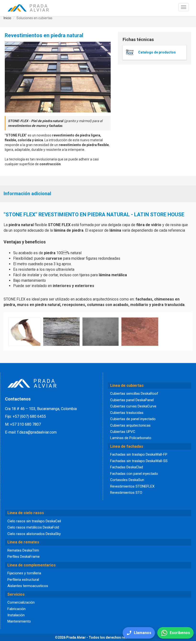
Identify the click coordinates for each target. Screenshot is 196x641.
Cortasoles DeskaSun (127, 480)
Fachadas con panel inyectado (134, 473)
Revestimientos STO (126, 492)
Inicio (7, 18)
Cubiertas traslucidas (126, 413)
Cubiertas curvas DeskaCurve (133, 406)
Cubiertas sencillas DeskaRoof (134, 393)
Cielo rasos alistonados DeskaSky (34, 534)
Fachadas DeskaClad (126, 467)
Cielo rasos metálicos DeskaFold (33, 527)
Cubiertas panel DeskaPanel (132, 400)
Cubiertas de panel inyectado (133, 419)
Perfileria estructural (23, 579)
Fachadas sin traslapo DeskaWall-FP (138, 454)
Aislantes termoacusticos (27, 586)
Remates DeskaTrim (23, 550)
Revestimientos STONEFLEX (132, 486)
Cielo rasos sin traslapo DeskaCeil (34, 521)
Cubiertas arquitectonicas (130, 425)
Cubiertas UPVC (122, 431)
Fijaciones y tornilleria (24, 573)
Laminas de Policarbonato (130, 438)
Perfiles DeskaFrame (23, 556)
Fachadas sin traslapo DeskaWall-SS (139, 461)
